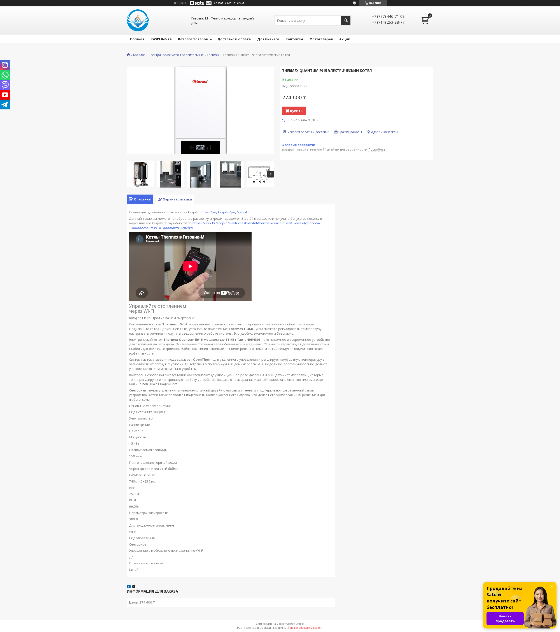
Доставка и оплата (234, 39)
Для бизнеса (268, 39)
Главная (137, 39)
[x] (133, 587)
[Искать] (345, 20)
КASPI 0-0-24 (161, 39)
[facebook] (129, 587)
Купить (296, 111)
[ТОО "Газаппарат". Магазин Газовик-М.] (138, 20)
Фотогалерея (321, 39)
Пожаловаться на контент (307, 628)
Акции (344, 39)
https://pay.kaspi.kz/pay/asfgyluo (225, 212)
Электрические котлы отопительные (176, 55)
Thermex (213, 55)
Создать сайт (222, 3)
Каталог (139, 55)
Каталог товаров (193, 39)
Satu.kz (300, 624)
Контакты (294, 39)
